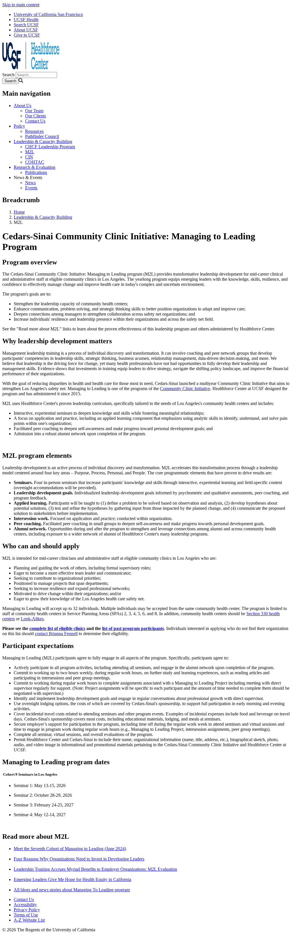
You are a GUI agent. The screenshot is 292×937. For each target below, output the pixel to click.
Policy (19, 126)
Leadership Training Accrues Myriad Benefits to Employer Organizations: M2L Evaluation (95, 869)
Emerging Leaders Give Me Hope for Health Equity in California (72, 879)
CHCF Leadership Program (50, 146)
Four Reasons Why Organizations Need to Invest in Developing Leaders (79, 858)
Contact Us (35, 121)
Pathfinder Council (42, 136)
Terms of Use (26, 914)
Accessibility (25, 904)
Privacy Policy (27, 909)
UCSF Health (26, 19)
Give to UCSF (27, 35)
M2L (29, 151)
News (30, 182)
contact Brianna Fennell (56, 633)
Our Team (34, 110)
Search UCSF (26, 24)
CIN (29, 157)
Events (31, 187)
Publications (36, 172)
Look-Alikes (32, 618)
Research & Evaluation (34, 167)
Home (19, 212)
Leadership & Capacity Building (43, 141)
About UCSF (26, 29)
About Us (22, 105)
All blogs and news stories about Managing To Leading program (72, 889)
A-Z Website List (29, 920)
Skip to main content (20, 4)
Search (8, 74)
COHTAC (34, 162)
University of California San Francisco (48, 14)
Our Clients (35, 115)
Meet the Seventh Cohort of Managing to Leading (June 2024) (70, 848)
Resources (34, 131)
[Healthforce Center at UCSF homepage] (30, 69)
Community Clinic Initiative (185, 388)
